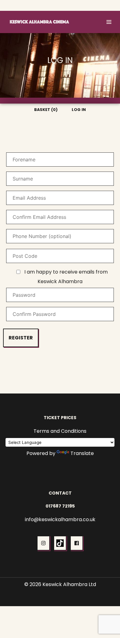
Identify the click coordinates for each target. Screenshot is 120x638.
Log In (108, 5)
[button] (109, 22)
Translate (82, 453)
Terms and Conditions (60, 431)
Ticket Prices (60, 418)
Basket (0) (84, 5)
